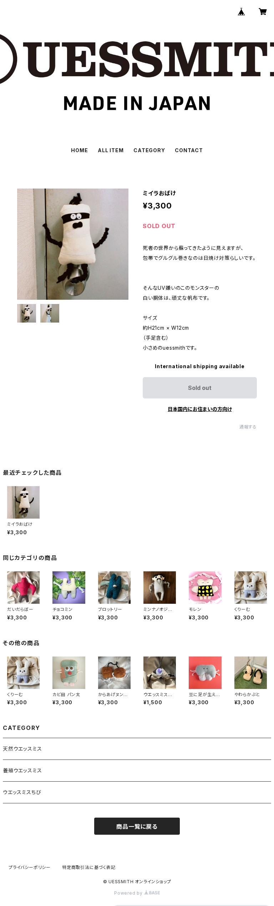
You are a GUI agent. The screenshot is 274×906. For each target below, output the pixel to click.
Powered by (129, 893)
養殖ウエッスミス (22, 770)
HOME (79, 150)
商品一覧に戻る (137, 826)
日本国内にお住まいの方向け (200, 409)
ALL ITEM (110, 150)
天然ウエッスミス (22, 749)
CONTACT (189, 150)
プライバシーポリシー (30, 867)
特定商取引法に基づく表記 (89, 867)
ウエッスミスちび (22, 792)
